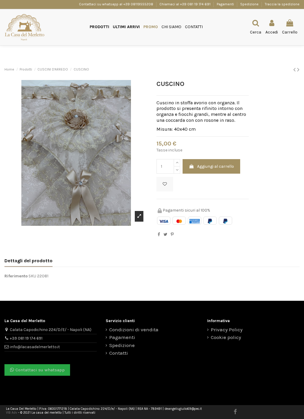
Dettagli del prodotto (28, 260)
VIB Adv (11, 413)
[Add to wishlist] (164, 184)
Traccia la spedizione (282, 4)
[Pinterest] (172, 234)
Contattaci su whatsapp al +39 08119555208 (116, 4)
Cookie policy (226, 337)
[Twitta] (165, 234)
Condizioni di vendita (134, 329)
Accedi (198, 246)
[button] (99, 27)
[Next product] (298, 69)
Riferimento (16, 276)
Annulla (175, 246)
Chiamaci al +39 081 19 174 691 (184, 4)
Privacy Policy (227, 329)
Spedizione (249, 4)
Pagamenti (226, 4)
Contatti (118, 353)
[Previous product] (295, 69)
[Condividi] (159, 234)
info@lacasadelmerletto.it (35, 346)
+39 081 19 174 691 (26, 338)
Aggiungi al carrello (215, 166)
